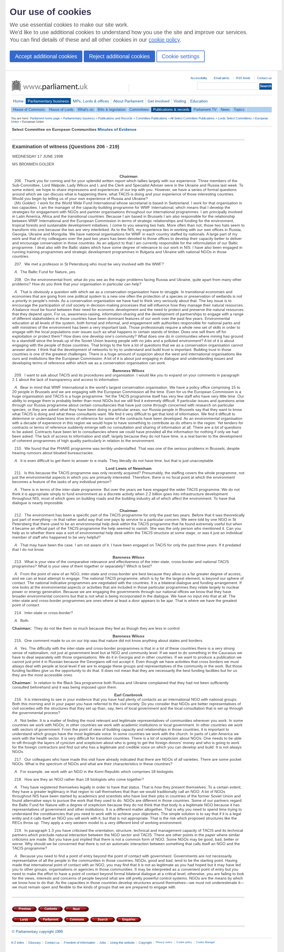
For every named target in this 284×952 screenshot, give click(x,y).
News (225, 109)
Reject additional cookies (119, 56)
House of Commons (29, 109)
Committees (139, 109)
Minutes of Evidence (117, 129)
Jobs (102, 942)
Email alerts (221, 78)
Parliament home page (45, 118)
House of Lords (61, 109)
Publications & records (171, 109)
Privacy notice (164, 942)
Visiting (180, 101)
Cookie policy (184, 942)
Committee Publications (151, 118)
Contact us (264, 78)
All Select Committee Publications (192, 118)
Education (199, 101)
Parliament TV (205, 109)
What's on (85, 109)
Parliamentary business (48, 101)
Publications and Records (115, 118)
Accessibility (199, 78)
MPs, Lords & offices (91, 101)
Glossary (34, 942)
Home (18, 101)
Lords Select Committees (235, 118)
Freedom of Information (79, 942)
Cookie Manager (205, 942)
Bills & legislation (111, 109)
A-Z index (17, 942)
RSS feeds (243, 78)
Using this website (122, 942)
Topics (239, 109)
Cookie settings (180, 56)
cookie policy (164, 40)
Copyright (145, 942)
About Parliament (128, 101)
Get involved (158, 101)
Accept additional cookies (46, 56)
